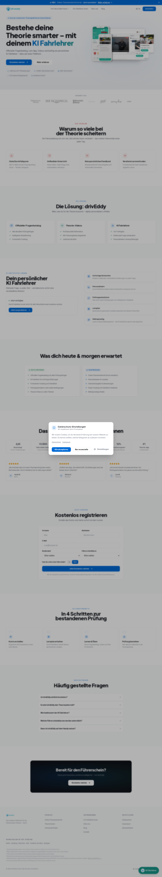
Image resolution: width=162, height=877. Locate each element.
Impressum (66, 442)
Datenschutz (56, 442)
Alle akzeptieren (61, 449)
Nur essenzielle (81, 449)
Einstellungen (103, 449)
